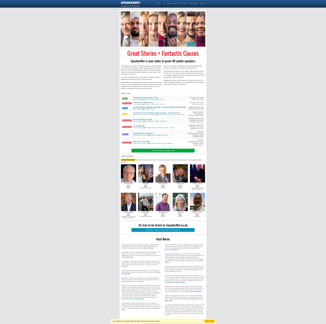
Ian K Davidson (139, 299)
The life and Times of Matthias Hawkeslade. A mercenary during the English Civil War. (159, 107)
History (125, 108)
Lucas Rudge (137, 99)
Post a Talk (193, 3)
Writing (165, 135)
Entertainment (127, 103)
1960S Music (163, 121)
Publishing (169, 143)
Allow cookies (209, 321)
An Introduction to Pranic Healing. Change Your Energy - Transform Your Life (156, 113)
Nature (125, 98)
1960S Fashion (151, 127)
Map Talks (183, 3)
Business (125, 134)
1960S (157, 121)
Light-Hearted (155, 104)
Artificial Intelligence (156, 135)
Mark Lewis (168, 300)
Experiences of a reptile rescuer (143, 102)
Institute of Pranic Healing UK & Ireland (144, 114)
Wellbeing (167, 114)
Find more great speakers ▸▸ (163, 150)
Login (202, 3)
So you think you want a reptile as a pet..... (146, 97)
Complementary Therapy (178, 114)
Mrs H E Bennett (149, 248)
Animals (162, 104)
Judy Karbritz (174, 250)
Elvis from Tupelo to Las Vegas (142, 119)
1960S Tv (167, 127)
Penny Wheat (197, 291)
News (158, 3)
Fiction (158, 143)
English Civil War (150, 109)
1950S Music (150, 121)
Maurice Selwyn (137, 121)
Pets (162, 99)
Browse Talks (172, 3)
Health (125, 114)
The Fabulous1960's (139, 126)
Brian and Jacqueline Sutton (176, 282)
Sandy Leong (129, 257)
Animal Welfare (155, 99)
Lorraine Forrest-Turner (139, 135)
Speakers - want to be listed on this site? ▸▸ (163, 230)
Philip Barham (137, 109)
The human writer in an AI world (143, 133)
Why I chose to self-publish (141, 141)
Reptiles (147, 99)
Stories (163, 143)
